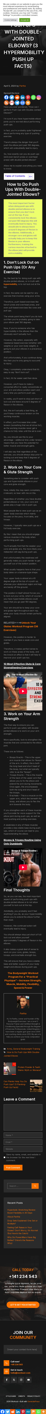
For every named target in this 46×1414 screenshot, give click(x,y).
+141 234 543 (23, 1276)
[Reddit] (17, 97)
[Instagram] (38, 97)
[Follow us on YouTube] (29, 1380)
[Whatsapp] (33, 97)
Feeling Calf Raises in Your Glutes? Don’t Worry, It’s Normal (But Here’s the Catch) (22, 1230)
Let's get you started (23, 1305)
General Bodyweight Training (26, 1049)
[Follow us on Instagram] (21, 1380)
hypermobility (10, 284)
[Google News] (22, 102)
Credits (21, 1396)
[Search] (35, 1186)
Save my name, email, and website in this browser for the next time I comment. (23, 1157)
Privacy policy (33, 1396)
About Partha (13, 1216)
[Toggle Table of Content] (29, 176)
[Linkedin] (22, 97)
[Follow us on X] (14, 1380)
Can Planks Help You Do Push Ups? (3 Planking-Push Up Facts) (15, 1084)
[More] (28, 102)
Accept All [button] (25, 20)
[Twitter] (11, 97)
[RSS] (6, 102)
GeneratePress (33, 1401)
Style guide (11, 1396)
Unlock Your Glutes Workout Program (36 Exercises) (21, 626)
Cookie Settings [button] (11, 20)
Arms (9, 1049)
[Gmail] (11, 102)
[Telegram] (17, 102)
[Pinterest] (28, 97)
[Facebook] (6, 97)
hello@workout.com (20, 1373)
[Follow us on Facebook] (7, 1380)
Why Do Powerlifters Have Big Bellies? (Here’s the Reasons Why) (21, 1240)
